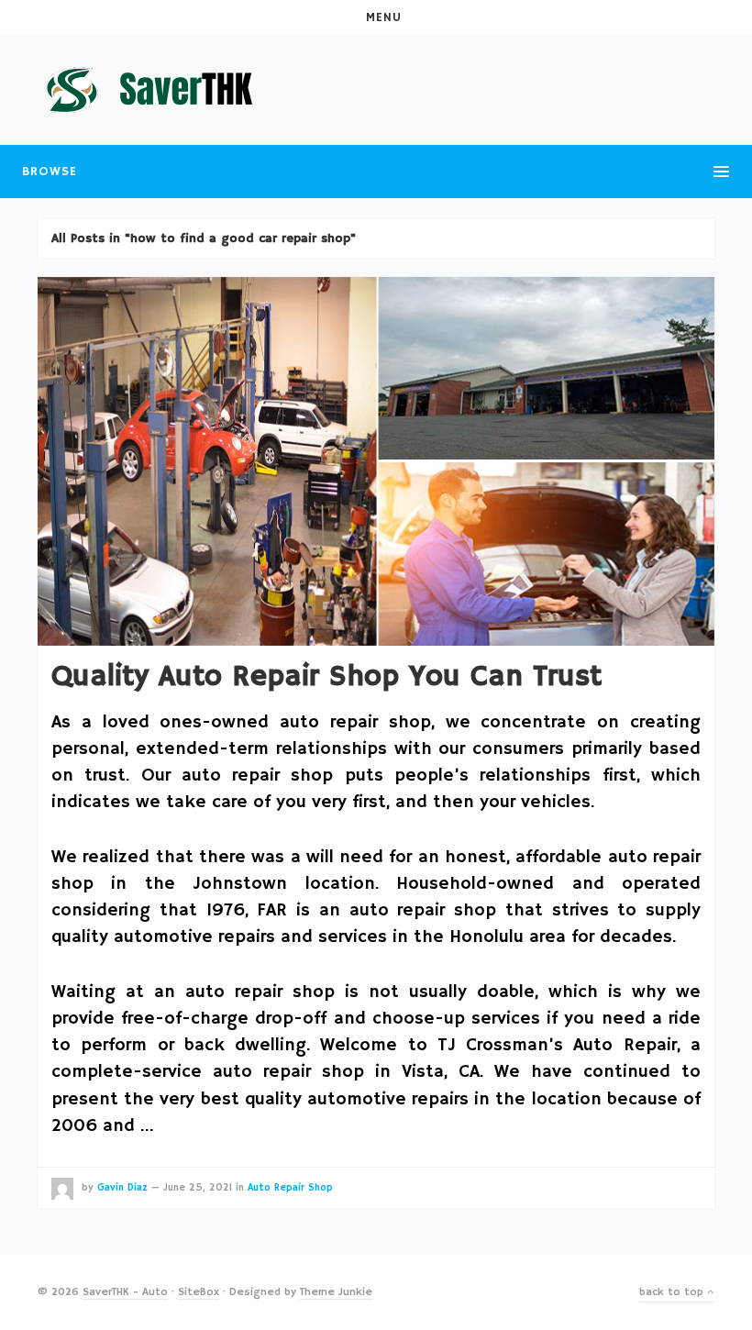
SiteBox (198, 1292)
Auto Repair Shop (290, 1187)
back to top (673, 1292)
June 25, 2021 (197, 1187)
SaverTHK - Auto (125, 1292)
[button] (376, 17)
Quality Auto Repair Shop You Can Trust (326, 677)
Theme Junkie (336, 1292)
